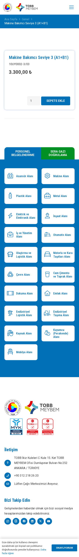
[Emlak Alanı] (48, 294)
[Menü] (71, 7)
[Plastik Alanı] (11, 196)
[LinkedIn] (32, 521)
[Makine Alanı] (48, 176)
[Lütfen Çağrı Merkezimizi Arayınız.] (9, 484)
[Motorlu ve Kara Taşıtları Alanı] (48, 255)
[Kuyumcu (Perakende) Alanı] (48, 333)
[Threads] (16, 521)
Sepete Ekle (55, 101)
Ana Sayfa (10, 19)
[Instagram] (7, 521)
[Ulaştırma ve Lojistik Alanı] (11, 255)
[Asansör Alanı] (11, 176)
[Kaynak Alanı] (11, 333)
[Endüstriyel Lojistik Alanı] (11, 313)
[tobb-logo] (7, 7)
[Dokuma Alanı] (11, 294)
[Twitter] (40, 521)
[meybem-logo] (27, 7)
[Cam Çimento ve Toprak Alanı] (48, 275)
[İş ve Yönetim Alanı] (11, 235)
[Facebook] (24, 521)
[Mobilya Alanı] (11, 352)
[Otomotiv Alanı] (48, 235)
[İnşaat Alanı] (48, 216)
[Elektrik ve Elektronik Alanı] (11, 216)
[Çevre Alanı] (11, 275)
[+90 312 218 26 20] (9, 476)
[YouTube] (48, 521)
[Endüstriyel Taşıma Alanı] (48, 313)
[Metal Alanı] (48, 196)
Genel (25, 19)
